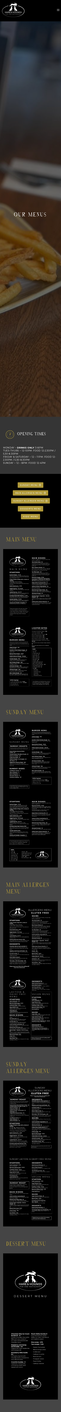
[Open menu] (58, 9)
